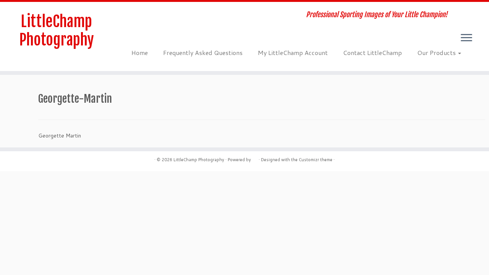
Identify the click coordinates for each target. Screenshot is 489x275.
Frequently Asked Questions (203, 52)
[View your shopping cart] (471, 10)
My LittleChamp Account (293, 52)
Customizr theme (315, 160)
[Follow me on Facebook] (149, 16)
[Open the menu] (466, 38)
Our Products (437, 52)
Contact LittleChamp (372, 52)
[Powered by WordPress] (254, 158)
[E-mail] (138, 16)
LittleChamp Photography (56, 30)
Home (139, 52)
